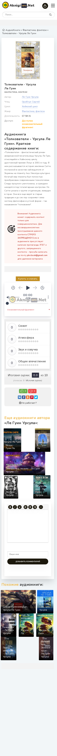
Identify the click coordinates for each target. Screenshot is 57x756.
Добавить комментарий (27, 561)
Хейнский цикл (30, 106)
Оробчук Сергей (31, 101)
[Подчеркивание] (20, 507)
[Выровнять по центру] (30, 507)
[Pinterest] (32, 397)
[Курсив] (15, 507)
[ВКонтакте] (19, 397)
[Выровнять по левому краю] (26, 507)
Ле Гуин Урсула (30, 97)
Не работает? (29, 403)
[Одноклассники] (28, 397)
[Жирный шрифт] (10, 507)
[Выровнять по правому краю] (35, 507)
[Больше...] (41, 507)
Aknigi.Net (22, 5)
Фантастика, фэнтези (15, 92)
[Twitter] (36, 397)
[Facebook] (23, 397)
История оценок (33, 380)
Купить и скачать (27, 278)
